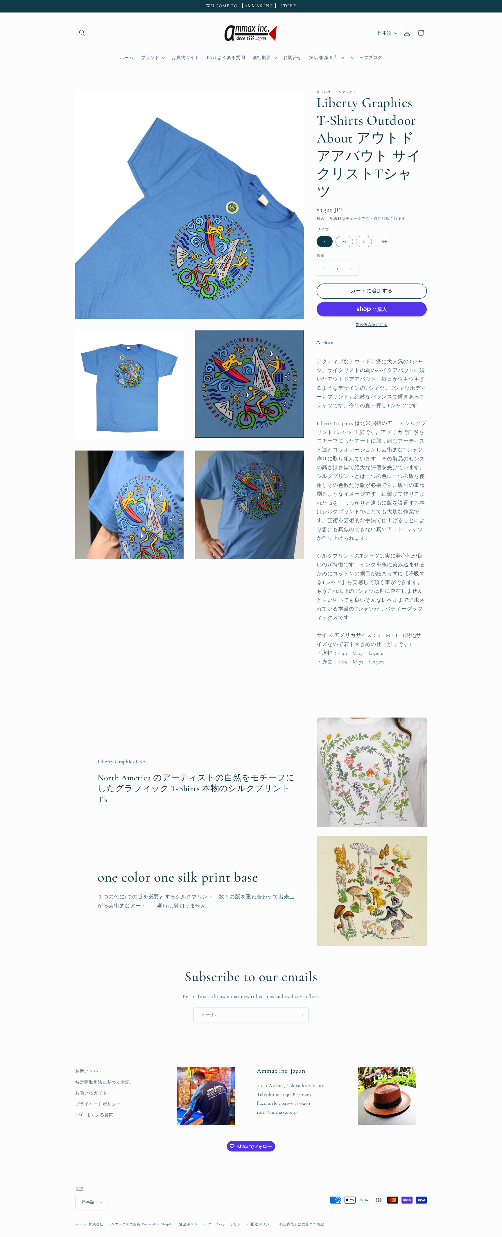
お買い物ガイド (91, 1093)
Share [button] (327, 342)
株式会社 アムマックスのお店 (115, 1224)
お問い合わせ (89, 1071)
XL (386, 242)
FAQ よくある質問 (94, 1114)
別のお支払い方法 (371, 324)
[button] (82, 33)
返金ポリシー (190, 1224)
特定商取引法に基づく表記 (102, 1082)
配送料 (336, 218)
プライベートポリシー (98, 1104)
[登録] (301, 1015)
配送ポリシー (262, 1224)
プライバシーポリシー (226, 1224)
